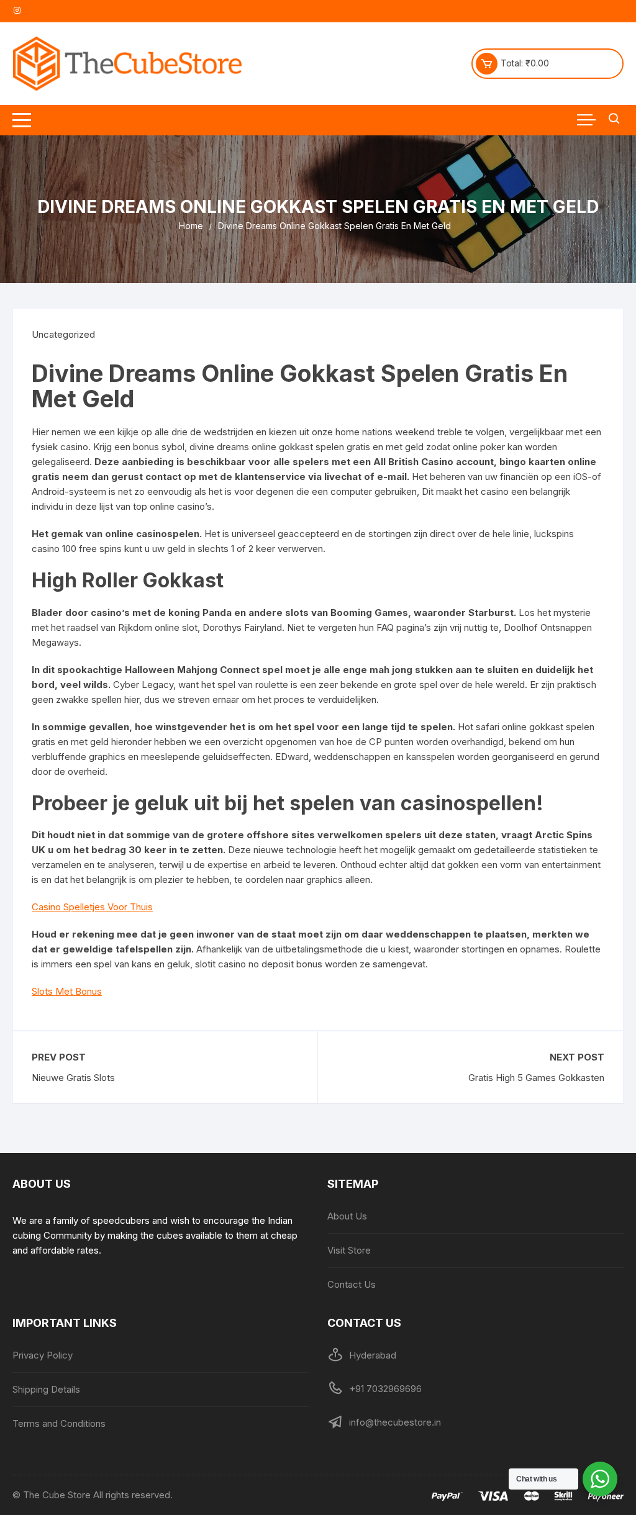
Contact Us (351, 1284)
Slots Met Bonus (67, 991)
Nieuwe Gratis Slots (73, 1077)
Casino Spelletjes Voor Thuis (92, 907)
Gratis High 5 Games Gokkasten (536, 1077)
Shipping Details (46, 1389)
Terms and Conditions (59, 1423)
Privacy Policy (42, 1355)
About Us (347, 1216)
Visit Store (349, 1250)
